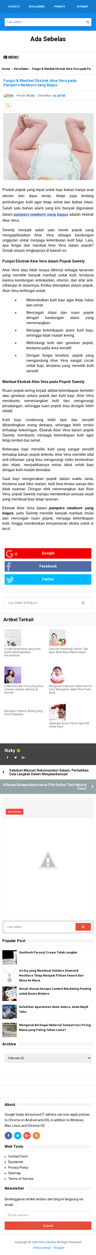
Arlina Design (42, 1247)
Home (6, 68)
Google (48, 553)
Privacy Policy (18, 1167)
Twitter (48, 579)
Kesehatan (21, 68)
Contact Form (18, 1156)
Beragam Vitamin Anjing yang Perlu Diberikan (23, 712)
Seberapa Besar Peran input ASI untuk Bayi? (69, 725)
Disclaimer (16, 1162)
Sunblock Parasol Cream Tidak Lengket (48, 952)
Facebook (48, 566)
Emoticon (14, 811)
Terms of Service (20, 1179)
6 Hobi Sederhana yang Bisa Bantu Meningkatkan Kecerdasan (22, 652)
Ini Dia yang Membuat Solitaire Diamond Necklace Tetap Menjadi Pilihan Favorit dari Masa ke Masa (51, 975)
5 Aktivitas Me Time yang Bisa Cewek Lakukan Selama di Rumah (23, 689)
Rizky (10, 750)
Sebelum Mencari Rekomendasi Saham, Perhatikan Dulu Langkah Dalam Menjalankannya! (49, 772)
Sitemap (14, 1173)
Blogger (59, 1247)
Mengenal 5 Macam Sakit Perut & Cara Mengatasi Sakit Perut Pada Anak (70, 689)
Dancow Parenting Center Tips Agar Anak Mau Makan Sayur (68, 650)
